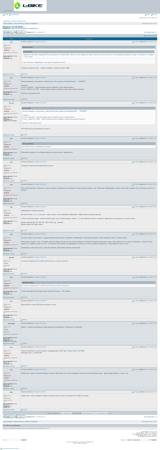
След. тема (154, 35)
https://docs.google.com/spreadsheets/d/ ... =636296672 (68, 81)
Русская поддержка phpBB (80, 443)
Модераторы (34, 28)
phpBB (74, 442)
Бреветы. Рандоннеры (31, 23)
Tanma (17, 28)
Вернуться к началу (8, 74)
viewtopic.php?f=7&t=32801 (76, 351)
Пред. (152, 32)
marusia (22, 28)
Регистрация (15, 14)
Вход (6, 14)
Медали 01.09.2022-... (14, 27)
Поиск (155, 14)
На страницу (147, 32)
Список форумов (8, 23)
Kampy (13, 28)
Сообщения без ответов (9, 21)
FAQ (148, 14)
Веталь (27, 28)
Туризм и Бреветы (19, 23)
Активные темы (21, 21)
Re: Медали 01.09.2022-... (40, 41)
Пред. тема (147, 35)
